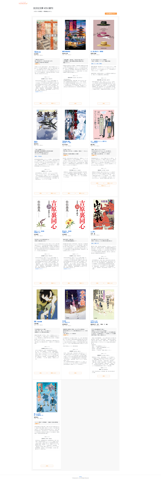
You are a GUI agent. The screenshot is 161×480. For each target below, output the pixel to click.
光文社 (80, 476)
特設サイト (53, 103)
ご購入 (40, 103)
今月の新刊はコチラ (110, 13)
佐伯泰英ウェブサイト (39, 91)
